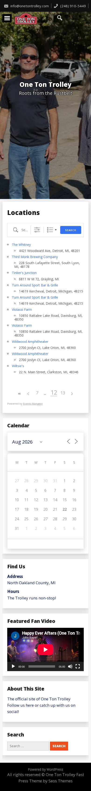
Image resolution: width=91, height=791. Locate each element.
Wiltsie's (18, 366)
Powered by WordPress (45, 769)
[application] (45, 649)
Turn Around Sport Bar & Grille (35, 285)
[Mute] (70, 666)
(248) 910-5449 (72, 6)
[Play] (13, 666)
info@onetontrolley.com (29, 6)
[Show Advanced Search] (37, 230)
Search (70, 230)
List (50, 230)
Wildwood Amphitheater (30, 341)
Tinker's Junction (24, 272)
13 (62, 393)
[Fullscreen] (77, 666)
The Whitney (21, 244)
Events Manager (33, 403)
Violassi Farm (22, 309)
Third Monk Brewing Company (35, 257)
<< (19, 394)
